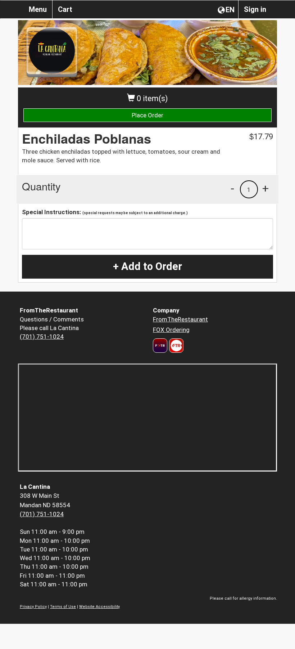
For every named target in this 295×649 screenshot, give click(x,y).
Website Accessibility (99, 606)
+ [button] (265, 188)
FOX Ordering (171, 329)
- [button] (232, 188)
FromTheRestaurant (180, 319)
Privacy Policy (33, 606)
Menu (38, 9)
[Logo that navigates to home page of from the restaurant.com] (160, 345)
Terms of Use (63, 606)
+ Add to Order (147, 266)
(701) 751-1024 (42, 336)
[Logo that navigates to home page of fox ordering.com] (175, 345)
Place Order (147, 115)
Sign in (255, 9)
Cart (65, 9)
